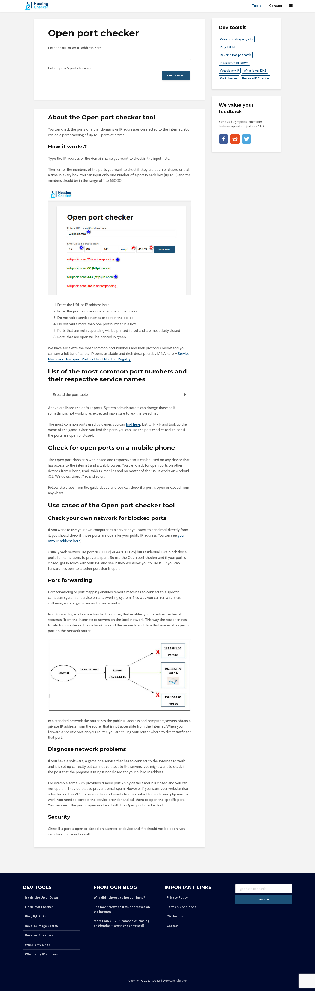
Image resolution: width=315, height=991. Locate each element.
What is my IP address (41, 954)
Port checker (229, 78)
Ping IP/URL (228, 47)
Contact (275, 5)
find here (133, 424)
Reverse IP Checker (255, 78)
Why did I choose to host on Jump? (119, 897)
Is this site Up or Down (41, 897)
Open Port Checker (39, 907)
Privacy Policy (177, 897)
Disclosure (175, 916)
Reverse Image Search (41, 926)
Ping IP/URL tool (37, 916)
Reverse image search (235, 55)
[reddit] (235, 139)
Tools (256, 5)
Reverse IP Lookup (39, 935)
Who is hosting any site (236, 39)
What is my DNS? (37, 945)
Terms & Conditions (181, 907)
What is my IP (229, 70)
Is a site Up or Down (234, 63)
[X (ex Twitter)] (246, 139)
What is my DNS (255, 70)
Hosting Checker (176, 980)
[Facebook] (223, 139)
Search (263, 899)
